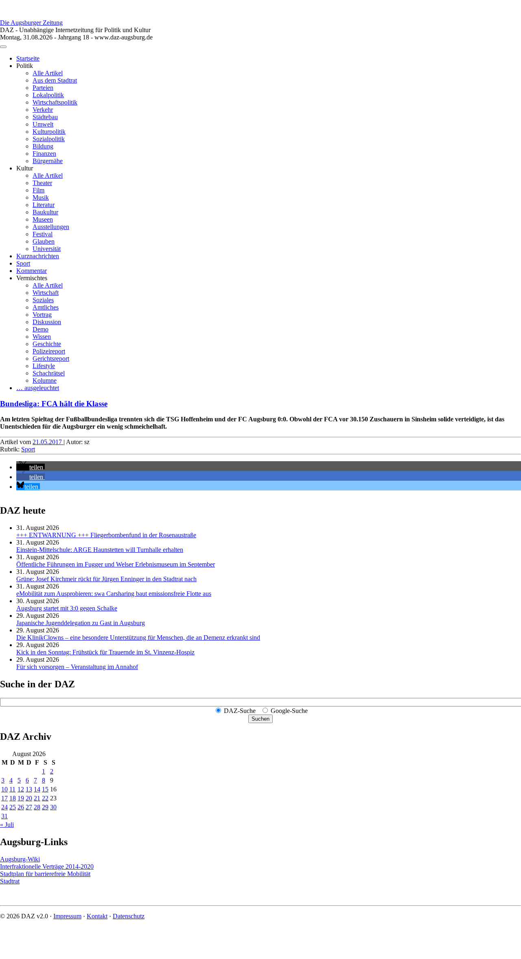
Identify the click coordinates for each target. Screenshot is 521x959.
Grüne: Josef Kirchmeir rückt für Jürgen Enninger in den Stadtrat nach (106, 578)
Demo (40, 329)
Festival (43, 234)
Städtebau (45, 116)
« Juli (7, 824)
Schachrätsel (49, 373)
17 (4, 798)
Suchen (260, 719)
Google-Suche (289, 710)
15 (45, 789)
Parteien (43, 87)
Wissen (42, 336)
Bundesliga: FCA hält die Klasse (53, 403)
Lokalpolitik (48, 95)
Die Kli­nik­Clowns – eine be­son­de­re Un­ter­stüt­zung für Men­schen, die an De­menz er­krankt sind (138, 637)
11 (12, 789)
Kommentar (31, 270)
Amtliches (46, 307)
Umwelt (43, 124)
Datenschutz (128, 916)
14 (37, 789)
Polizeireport (49, 351)
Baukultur (45, 212)
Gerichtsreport (51, 358)
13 (29, 789)
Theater (42, 182)
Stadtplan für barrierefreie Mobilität (45, 873)
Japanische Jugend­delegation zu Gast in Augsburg (80, 622)
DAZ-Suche (240, 710)
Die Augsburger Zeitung (31, 22)
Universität (47, 248)
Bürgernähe (48, 160)
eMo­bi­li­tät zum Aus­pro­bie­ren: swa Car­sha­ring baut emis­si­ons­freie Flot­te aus (113, 593)
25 (12, 807)
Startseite (27, 58)
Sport (23, 263)
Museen (43, 219)
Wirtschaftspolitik (55, 102)
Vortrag (42, 314)
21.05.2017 (48, 441)
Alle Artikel (48, 73)
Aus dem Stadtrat (55, 80)
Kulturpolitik (49, 131)
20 (29, 798)
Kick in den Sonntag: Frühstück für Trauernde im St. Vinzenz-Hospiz (105, 652)
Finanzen (44, 153)
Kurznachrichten (37, 256)
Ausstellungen (51, 226)
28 (37, 807)
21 (37, 798)
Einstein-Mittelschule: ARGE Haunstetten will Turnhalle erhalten (99, 549)
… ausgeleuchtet (37, 387)
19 (21, 798)
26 (21, 807)
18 (12, 798)
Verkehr (43, 109)
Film (38, 190)
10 (4, 789)
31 (4, 816)
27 (29, 807)
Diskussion (47, 321)
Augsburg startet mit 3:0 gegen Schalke (66, 608)
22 (45, 798)
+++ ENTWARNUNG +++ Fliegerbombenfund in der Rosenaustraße (106, 535)
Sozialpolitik (49, 138)
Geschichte (47, 343)
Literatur (44, 204)
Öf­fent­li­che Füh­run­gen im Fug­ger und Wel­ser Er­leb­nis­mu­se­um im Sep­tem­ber (115, 564)
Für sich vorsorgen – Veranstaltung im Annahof (77, 666)
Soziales (43, 299)
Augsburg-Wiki (20, 859)
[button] (30, 467)
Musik (41, 197)
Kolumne (45, 380)
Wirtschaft (46, 292)
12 (21, 789)
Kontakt (97, 916)
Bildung (43, 146)
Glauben (44, 241)
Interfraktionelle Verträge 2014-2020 (47, 866)
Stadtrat (10, 881)
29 (45, 807)
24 (4, 807)
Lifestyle (44, 365)
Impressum (67, 916)
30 (53, 807)
